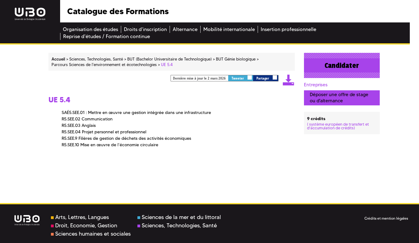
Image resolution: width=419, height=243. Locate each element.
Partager (263, 78)
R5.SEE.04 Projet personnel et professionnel (104, 132)
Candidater (342, 65)
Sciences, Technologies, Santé (179, 225)
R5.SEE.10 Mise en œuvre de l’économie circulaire (110, 144)
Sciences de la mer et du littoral (181, 217)
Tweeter (238, 78)
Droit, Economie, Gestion (86, 225)
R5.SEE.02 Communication (87, 119)
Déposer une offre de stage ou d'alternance (339, 97)
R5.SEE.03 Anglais (79, 125)
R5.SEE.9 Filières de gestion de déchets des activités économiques (126, 138)
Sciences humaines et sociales (93, 233)
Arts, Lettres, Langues (82, 217)
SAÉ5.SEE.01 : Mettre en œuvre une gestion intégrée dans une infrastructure (136, 112)
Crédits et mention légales (386, 218)
